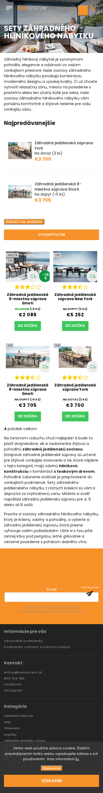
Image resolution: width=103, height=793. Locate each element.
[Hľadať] (73, 8)
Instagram (13, 690)
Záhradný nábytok (18, 716)
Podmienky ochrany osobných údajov (37, 647)
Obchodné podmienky (23, 641)
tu (77, 759)
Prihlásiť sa (89, 593)
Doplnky (10, 735)
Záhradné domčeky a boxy (25, 741)
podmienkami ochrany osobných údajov (51, 612)
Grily (7, 722)
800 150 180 (14, 679)
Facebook (12, 684)
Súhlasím (51, 780)
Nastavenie (51, 768)
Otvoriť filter (51, 234)
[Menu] (9, 7)
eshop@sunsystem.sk (23, 672)
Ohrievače (12, 728)
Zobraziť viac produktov (24, 222)
